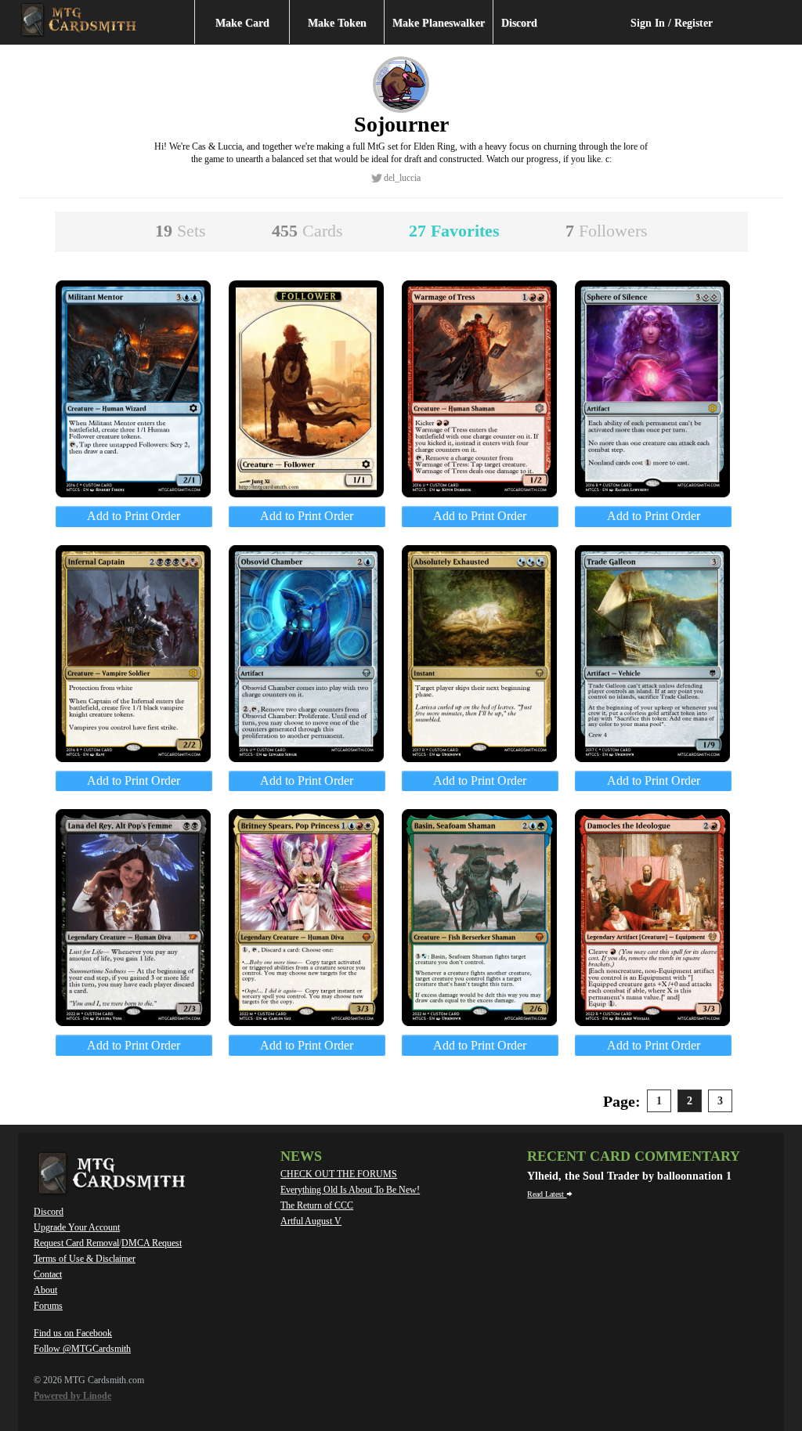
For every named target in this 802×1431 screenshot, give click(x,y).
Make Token (337, 23)
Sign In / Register (671, 23)
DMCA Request (151, 1243)
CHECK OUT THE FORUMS (338, 1174)
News (301, 1156)
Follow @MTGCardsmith (82, 1348)
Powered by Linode (72, 1395)
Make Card (242, 23)
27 (454, 230)
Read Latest (546, 1194)
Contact (48, 1274)
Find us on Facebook (73, 1333)
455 (307, 230)
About (45, 1290)
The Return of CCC (316, 1205)
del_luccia (402, 177)
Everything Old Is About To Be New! (350, 1189)
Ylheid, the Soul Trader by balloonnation (626, 1176)
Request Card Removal (76, 1243)
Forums (48, 1305)
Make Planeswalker (438, 23)
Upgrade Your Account (77, 1227)
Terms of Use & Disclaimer (84, 1258)
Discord (519, 23)
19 (180, 230)
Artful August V (310, 1221)
